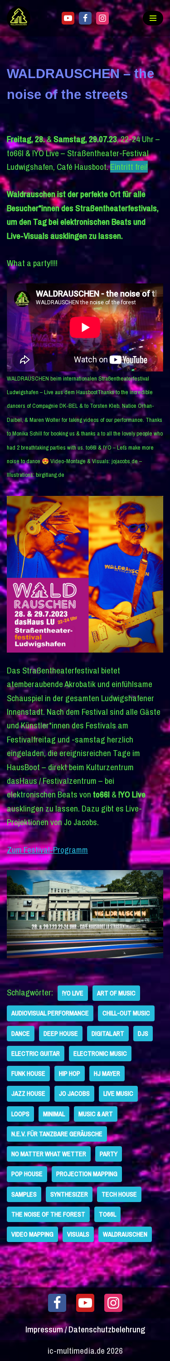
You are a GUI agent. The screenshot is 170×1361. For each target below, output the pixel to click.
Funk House (28, 1073)
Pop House (27, 1173)
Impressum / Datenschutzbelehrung (85, 1329)
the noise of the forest (48, 1214)
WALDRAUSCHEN (125, 1234)
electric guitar (35, 1053)
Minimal (54, 1113)
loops (20, 1113)
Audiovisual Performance (50, 1013)
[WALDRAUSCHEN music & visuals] (21, 18)
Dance (20, 1033)
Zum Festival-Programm (47, 850)
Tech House (119, 1194)
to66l (107, 1214)
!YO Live (72, 993)
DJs (143, 1033)
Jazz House (28, 1093)
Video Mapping (32, 1234)
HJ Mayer (107, 1073)
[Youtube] (68, 18)
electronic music (100, 1053)
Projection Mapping (86, 1173)
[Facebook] (85, 18)
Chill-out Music (126, 1013)
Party (108, 1153)
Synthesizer (69, 1194)
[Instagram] (102, 18)
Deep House (61, 1033)
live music (118, 1093)
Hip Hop (69, 1073)
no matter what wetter (48, 1153)
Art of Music (116, 993)
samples (24, 1194)
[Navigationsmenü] (153, 18)
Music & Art (95, 1113)
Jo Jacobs (74, 1093)
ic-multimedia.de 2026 (85, 1350)
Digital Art (108, 1033)
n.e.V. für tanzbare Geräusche (56, 1133)
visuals (78, 1234)
